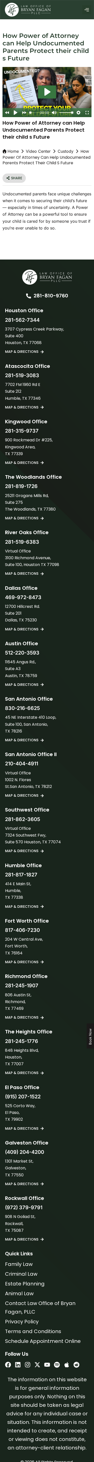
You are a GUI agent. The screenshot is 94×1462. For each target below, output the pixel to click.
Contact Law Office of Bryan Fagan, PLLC (40, 1307)
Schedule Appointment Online (43, 1341)
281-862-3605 (22, 819)
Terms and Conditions (33, 1331)
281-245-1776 (21, 1041)
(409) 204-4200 (24, 1152)
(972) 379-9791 (23, 1207)
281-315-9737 (22, 431)
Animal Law (19, 1293)
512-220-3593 (22, 653)
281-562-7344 (22, 320)
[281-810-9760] (28, 295)
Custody (65, 151)
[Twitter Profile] (37, 1365)
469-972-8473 (23, 597)
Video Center (38, 151)
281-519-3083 (22, 375)
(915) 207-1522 (23, 1097)
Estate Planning (25, 1283)
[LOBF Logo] (47, 277)
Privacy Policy (22, 1321)
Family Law (19, 1264)
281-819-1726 (21, 486)
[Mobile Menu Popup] (86, 9)
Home (13, 151)
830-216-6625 (22, 708)
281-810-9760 (51, 295)
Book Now (90, 1036)
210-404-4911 (21, 764)
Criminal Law (21, 1273)
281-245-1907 (21, 986)
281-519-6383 (22, 542)
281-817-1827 (21, 875)
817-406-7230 (22, 930)
